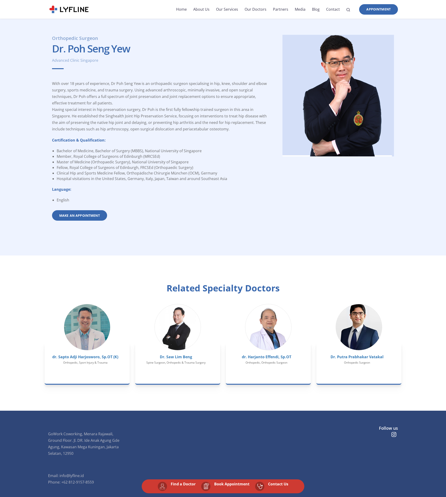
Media (300, 9)
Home (181, 9)
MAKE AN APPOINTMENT (79, 215)
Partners (280, 9)
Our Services (227, 9)
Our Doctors (255, 9)
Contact (333, 9)
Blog (316, 9)
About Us (201, 9)
